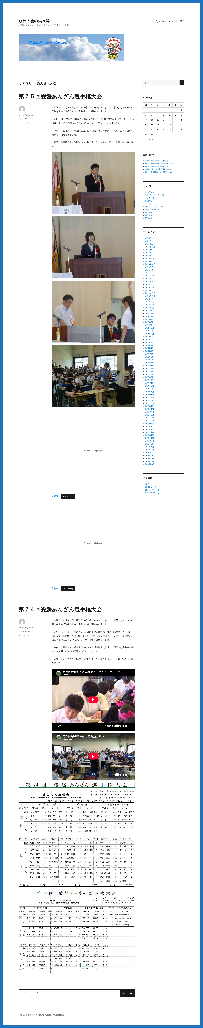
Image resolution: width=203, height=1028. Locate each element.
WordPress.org (152, 493)
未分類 (148, 204)
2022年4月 (150, 305)
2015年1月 (149, 380)
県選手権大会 (150, 212)
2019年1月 (149, 325)
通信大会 (148, 218)
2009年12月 (150, 452)
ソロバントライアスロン (155, 195)
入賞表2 (56, 588)
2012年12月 (150, 409)
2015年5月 (149, 374)
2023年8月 (149, 284)
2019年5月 (149, 319)
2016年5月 (149, 363)
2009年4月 (150, 464)
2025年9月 (149, 250)
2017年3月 (149, 351)
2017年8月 (149, 345)
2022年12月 (150, 293)
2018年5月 (149, 331)
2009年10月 (150, 455)
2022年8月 (149, 299)
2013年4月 (149, 403)
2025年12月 (150, 244)
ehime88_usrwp (26, 115)
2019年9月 (149, 316)
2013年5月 (149, 400)
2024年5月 (149, 273)
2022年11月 (150, 296)
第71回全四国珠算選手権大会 (156, 160)
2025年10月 (150, 247)
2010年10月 (150, 438)
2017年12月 (150, 336)
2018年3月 (149, 334)
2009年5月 (149, 461)
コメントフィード (152, 490)
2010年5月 (149, 444)
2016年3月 (149, 365)
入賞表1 (55, 496)
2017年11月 (149, 339)
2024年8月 (150, 270)
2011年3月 (149, 429)
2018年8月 (149, 328)
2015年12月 (150, 368)
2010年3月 (149, 450)
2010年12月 (150, 432)
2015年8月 (149, 371)
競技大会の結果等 (34, 20)
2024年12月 (150, 261)
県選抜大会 (149, 215)
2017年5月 (149, 348)
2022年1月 (149, 307)
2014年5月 (149, 389)
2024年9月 (150, 267)
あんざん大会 (24, 122)
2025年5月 (149, 255)
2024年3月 (150, 276)
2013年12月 (150, 394)
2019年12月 (150, 313)
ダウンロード (68, 496)
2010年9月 (149, 441)
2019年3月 (149, 322)
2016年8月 (149, 360)
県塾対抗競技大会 (152, 209)
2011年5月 (149, 426)
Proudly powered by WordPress (49, 1015)
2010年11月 (150, 435)
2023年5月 (149, 287)
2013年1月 (149, 406)
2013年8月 (149, 397)
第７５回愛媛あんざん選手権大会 (60, 96)
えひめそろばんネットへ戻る (170, 21)
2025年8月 (149, 252)
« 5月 (151, 140)
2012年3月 (149, 415)
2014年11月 (150, 383)
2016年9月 (149, 357)
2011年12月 (150, 418)
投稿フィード (150, 487)
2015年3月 (149, 377)
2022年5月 (149, 302)
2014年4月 (149, 392)
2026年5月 (149, 238)
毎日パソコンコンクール (155, 206)
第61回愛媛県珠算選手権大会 (156, 166)
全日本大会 (149, 198)
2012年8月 (149, 412)
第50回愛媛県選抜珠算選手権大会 (158, 163)
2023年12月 (150, 279)
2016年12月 (150, 354)
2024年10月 (150, 264)
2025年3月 (149, 258)
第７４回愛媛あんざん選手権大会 (60, 609)
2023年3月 (149, 290)
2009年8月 (150, 458)
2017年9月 (149, 342)
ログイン (148, 484)
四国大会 (148, 201)
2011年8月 (149, 423)
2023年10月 (150, 281)
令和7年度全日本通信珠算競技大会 (159, 169)
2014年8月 (149, 386)
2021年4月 (149, 310)
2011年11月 (149, 421)
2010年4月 (149, 447)
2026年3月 (149, 241)
